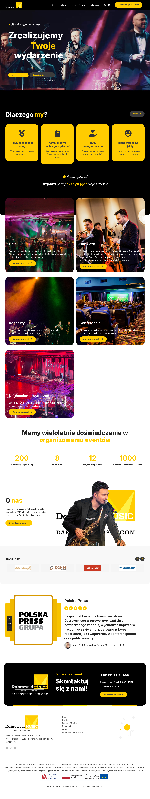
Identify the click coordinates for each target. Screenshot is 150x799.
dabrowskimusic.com (64, 787)
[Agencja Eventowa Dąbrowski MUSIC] (13, 5)
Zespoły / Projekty (70, 723)
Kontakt (65, 729)
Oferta (65, 720)
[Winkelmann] (127, 568)
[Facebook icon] (74, 791)
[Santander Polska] (92, 568)
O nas (64, 717)
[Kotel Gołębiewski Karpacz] (23, 568)
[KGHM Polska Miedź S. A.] (57, 568)
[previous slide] (137, 559)
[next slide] (142, 559)
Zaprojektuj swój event (128, 5)
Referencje (67, 726)
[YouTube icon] (76, 791)
